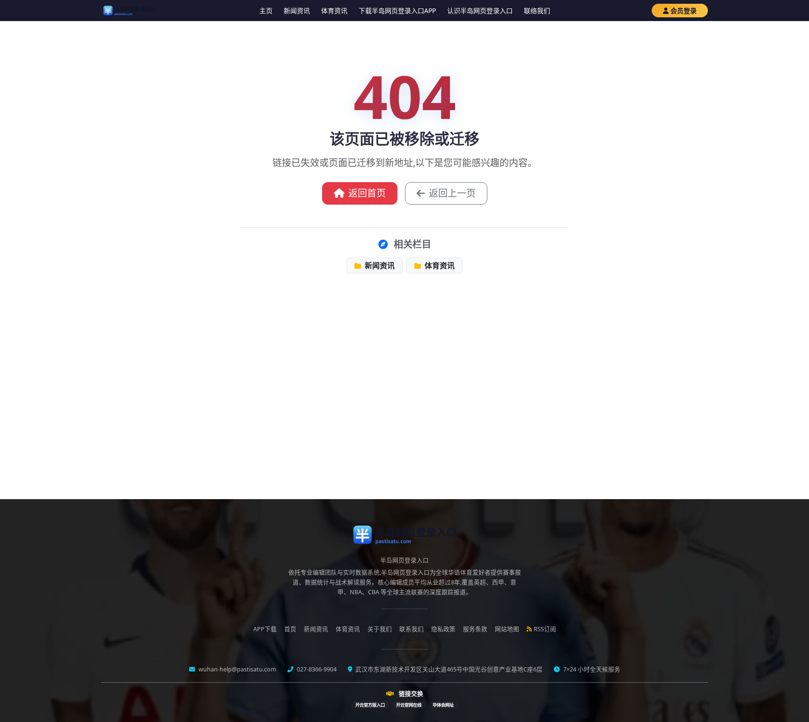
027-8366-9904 (316, 669)
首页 (290, 629)
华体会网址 (443, 705)
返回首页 (367, 193)
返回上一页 (452, 193)
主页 (265, 10)
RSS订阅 (545, 629)
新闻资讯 (297, 10)
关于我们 (380, 629)
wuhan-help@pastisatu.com (236, 669)
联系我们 (411, 629)
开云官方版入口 (370, 705)
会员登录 (683, 10)
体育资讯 (334, 10)
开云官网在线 (408, 705)
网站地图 (507, 629)
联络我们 (537, 10)
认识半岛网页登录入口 (480, 10)
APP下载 (265, 629)
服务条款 (475, 629)
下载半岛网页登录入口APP (397, 10)
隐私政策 (443, 629)
